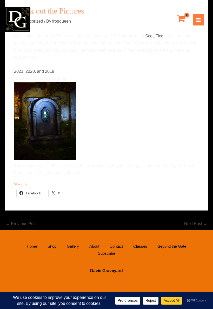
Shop (52, 246)
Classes (140, 246)
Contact (116, 246)
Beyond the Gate (172, 246)
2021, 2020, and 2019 (34, 71)
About (94, 246)
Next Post (195, 223)
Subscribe (106, 253)
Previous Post (21, 223)
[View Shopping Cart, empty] (181, 19)
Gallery (73, 246)
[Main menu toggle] (198, 19)
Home (32, 246)
